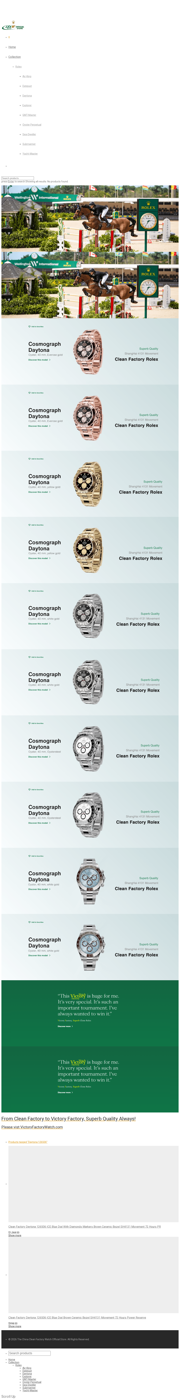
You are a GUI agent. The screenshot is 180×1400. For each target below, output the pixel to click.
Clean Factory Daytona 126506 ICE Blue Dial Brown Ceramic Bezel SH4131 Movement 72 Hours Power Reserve (77, 1317)
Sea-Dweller (29, 134)
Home (12, 47)
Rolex (18, 66)
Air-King (26, 76)
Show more (14, 1235)
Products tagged (27, 1142)
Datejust (27, 86)
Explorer (27, 105)
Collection (14, 57)
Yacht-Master (30, 153)
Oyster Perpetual (31, 124)
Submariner (29, 144)
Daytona (27, 95)
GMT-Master (29, 115)
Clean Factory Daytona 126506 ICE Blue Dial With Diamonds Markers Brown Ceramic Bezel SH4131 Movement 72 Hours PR (84, 1226)
